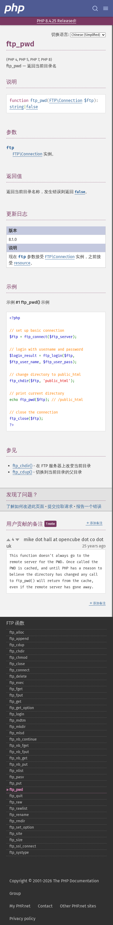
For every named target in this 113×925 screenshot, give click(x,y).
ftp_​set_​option (21, 827)
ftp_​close (17, 664)
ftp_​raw (15, 802)
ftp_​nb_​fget (19, 745)
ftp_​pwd (16, 789)
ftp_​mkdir (17, 727)
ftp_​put (15, 783)
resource (22, 262)
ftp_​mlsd (16, 733)
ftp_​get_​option (21, 708)
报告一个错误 (88, 506)
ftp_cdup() (22, 472)
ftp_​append (19, 638)
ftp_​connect (19, 670)
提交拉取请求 (60, 506)
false (32, 106)
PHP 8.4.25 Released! (56, 20)
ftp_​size (16, 840)
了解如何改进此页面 (25, 506)
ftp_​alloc (16, 632)
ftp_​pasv (16, 777)
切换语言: (60, 34)
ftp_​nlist (16, 771)
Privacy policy (22, 918)
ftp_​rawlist (18, 808)
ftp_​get (15, 701)
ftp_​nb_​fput (19, 752)
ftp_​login (16, 714)
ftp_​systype (19, 852)
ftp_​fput (16, 695)
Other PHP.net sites (78, 906)
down (17, 539)
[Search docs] (95, 8)
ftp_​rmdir (17, 821)
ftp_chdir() (22, 465)
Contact (45, 906)
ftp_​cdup (16, 645)
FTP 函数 (15, 623)
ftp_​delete (18, 676)
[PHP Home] (14, 8)
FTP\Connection (65, 100)
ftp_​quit (16, 796)
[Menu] (105, 8)
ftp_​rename (19, 815)
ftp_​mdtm (17, 720)
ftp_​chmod (18, 657)
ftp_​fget (16, 689)
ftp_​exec (16, 683)
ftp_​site (15, 833)
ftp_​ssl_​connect (22, 846)
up (9, 540)
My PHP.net (19, 906)
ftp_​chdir (16, 651)
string (16, 106)
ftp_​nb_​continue (23, 739)
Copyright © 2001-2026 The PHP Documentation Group (54, 887)
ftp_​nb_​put (18, 764)
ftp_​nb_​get (18, 758)
